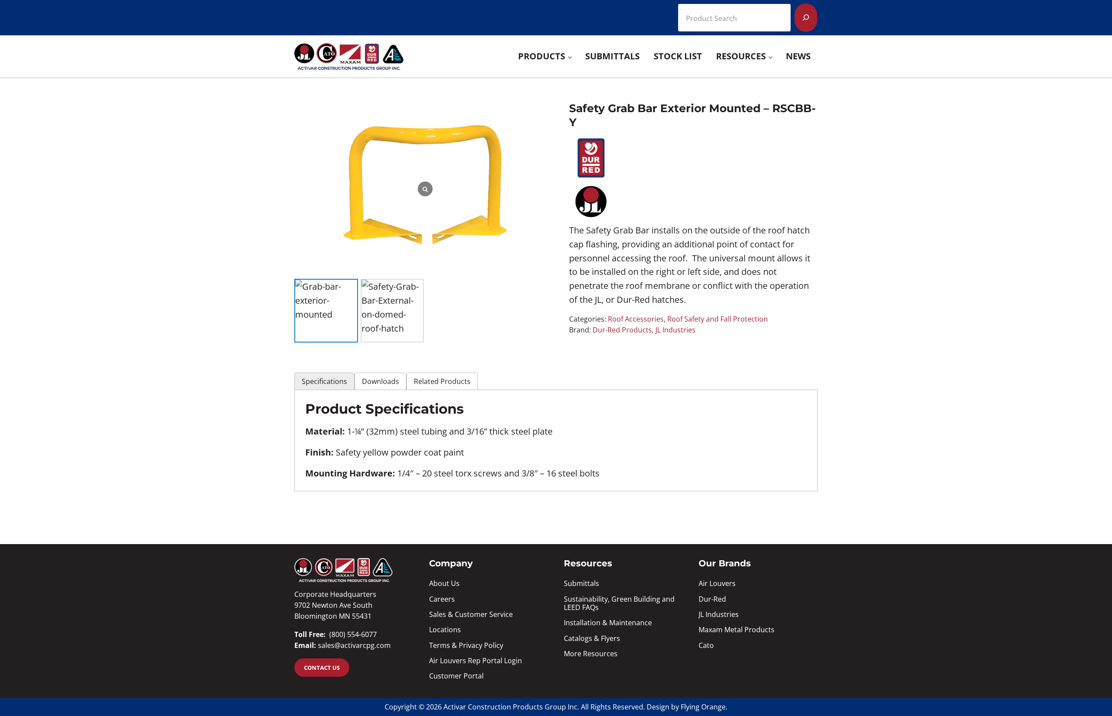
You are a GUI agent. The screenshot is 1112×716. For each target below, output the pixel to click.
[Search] (806, 17)
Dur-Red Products (622, 330)
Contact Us (322, 667)
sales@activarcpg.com (354, 645)
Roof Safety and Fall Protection (717, 319)
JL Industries (675, 330)
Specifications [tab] (324, 381)
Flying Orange (703, 707)
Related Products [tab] (442, 381)
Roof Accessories (636, 319)
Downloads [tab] (380, 381)
